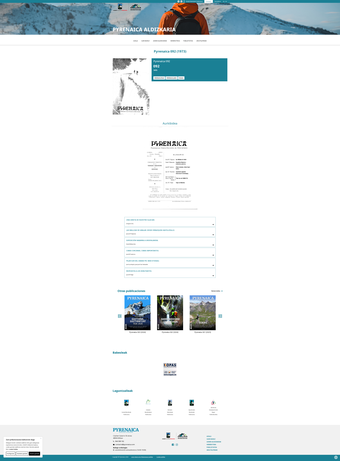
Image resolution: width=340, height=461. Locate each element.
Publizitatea (188, 41)
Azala (135, 41)
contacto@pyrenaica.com (125, 444)
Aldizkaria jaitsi (172, 78)
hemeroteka (215, 291)
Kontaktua (218, 1)
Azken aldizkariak (160, 41)
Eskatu (181, 78)
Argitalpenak (201, 41)
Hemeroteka (175, 41)
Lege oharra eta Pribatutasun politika (142, 457)
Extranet (208, 1)
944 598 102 (119, 441)
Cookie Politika (13, 449)
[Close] (40, 438)
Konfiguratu (10, 453)
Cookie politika (161, 457)
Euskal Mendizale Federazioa (194, 1)
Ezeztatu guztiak (22, 453)
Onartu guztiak (34, 453)
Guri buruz (145, 41)
